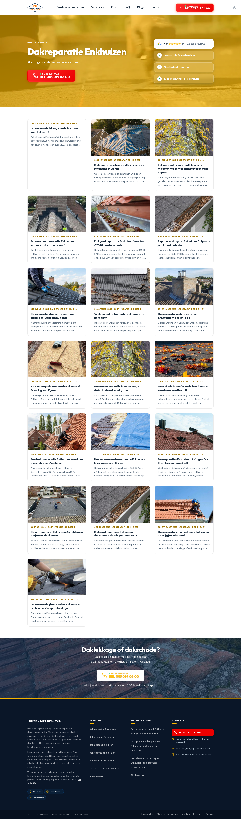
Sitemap (210, 814)
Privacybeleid (147, 814)
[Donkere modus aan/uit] (234, 7)
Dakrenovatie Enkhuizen (102, 753)
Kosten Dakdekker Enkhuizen (105, 768)
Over (114, 7)
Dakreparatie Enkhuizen (102, 760)
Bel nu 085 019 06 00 (190, 732)
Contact (156, 7)
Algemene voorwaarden (168, 814)
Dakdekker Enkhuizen (70, 7)
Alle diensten (97, 776)
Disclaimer (198, 814)
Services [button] (96, 7)
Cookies (186, 814)
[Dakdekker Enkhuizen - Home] (35, 7)
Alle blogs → (137, 775)
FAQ (127, 7)
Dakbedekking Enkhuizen (103, 729)
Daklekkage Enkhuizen (101, 745)
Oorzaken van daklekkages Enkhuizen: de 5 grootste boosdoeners (145, 763)
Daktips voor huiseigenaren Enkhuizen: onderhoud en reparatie (145, 746)
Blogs (140, 7)
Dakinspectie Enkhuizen (102, 737)
